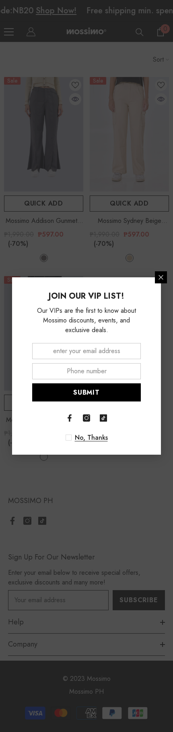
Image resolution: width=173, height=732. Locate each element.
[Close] (161, 277)
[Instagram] (86, 418)
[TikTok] (103, 418)
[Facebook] (69, 418)
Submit (86, 392)
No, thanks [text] (91, 437)
